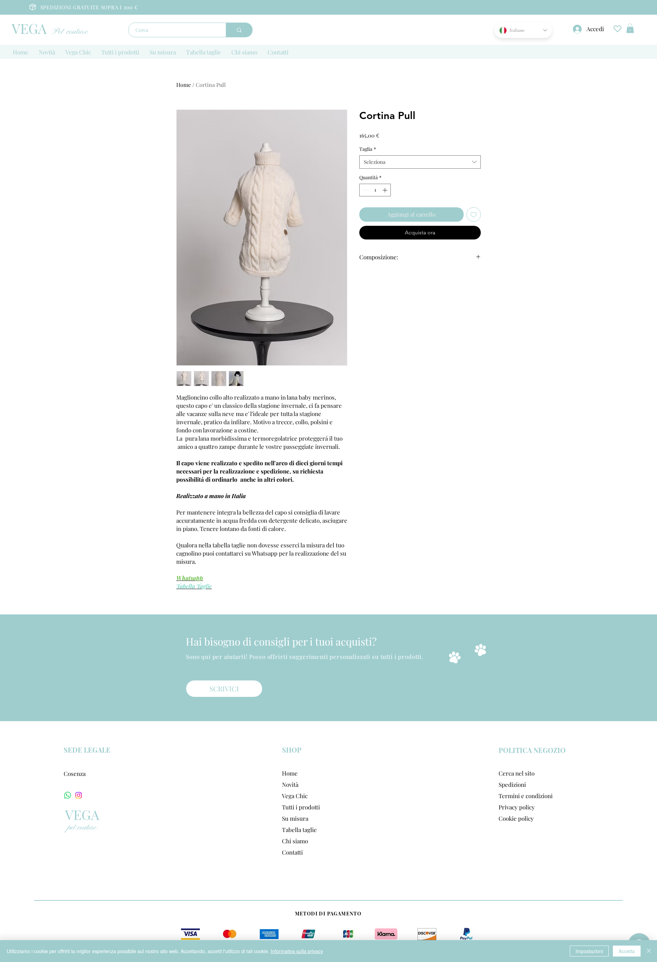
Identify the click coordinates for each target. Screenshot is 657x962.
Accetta (627, 951)
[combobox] (420, 162)
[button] (630, 28)
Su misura (295, 818)
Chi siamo (295, 841)
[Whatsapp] (67, 795)
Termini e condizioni (526, 796)
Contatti (292, 852)
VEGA (29, 28)
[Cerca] (239, 30)
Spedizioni (512, 784)
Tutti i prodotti (301, 807)
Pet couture (70, 31)
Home (183, 84)
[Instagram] (78, 795)
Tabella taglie (299, 829)
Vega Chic (295, 796)
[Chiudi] (649, 951)
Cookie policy (516, 818)
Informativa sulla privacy (297, 951)
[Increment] (385, 190)
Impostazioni (589, 951)
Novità (290, 784)
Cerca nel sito (516, 773)
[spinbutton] (375, 190)
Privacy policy (517, 807)
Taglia (367, 149)
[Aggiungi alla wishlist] (473, 214)
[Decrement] (364, 190)
